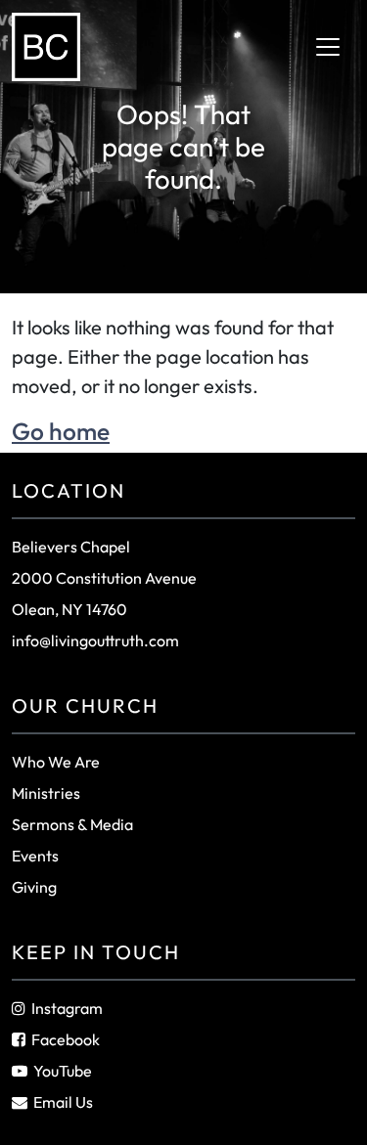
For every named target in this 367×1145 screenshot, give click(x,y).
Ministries (46, 793)
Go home (61, 431)
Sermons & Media (72, 824)
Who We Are (56, 761)
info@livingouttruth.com (95, 640)
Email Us (63, 1102)
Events (35, 855)
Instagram (67, 1008)
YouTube (62, 1070)
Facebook (65, 1039)
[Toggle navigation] (327, 47)
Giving (34, 887)
